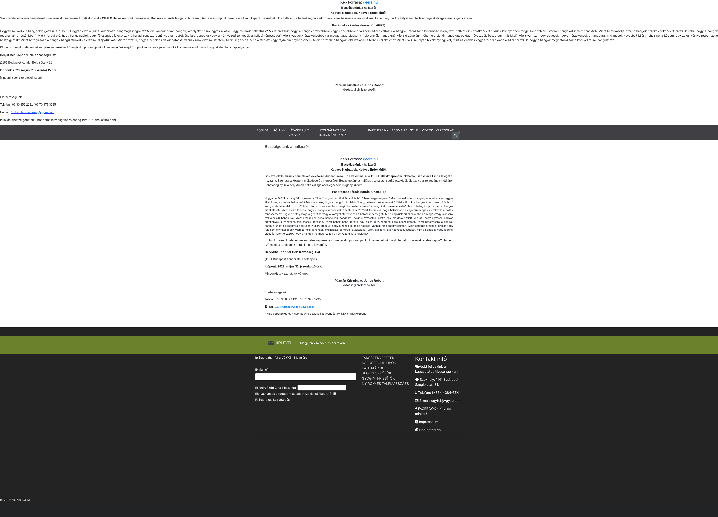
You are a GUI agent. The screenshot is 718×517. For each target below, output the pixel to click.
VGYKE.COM (21, 500)
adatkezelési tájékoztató (313, 394)
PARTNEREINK (378, 130)
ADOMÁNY (399, 130)
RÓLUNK (279, 130)
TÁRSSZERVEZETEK (378, 358)
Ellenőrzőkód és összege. (276, 388)
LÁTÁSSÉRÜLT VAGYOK (299, 132)
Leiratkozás (281, 399)
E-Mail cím (262, 369)
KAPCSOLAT (445, 130)
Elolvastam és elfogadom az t (293, 394)
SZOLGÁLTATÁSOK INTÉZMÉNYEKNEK (332, 132)
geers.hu (370, 2)
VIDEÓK (427, 130)
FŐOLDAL (263, 130)
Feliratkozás (263, 399)
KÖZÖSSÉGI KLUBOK (379, 363)
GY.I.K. (414, 130)
